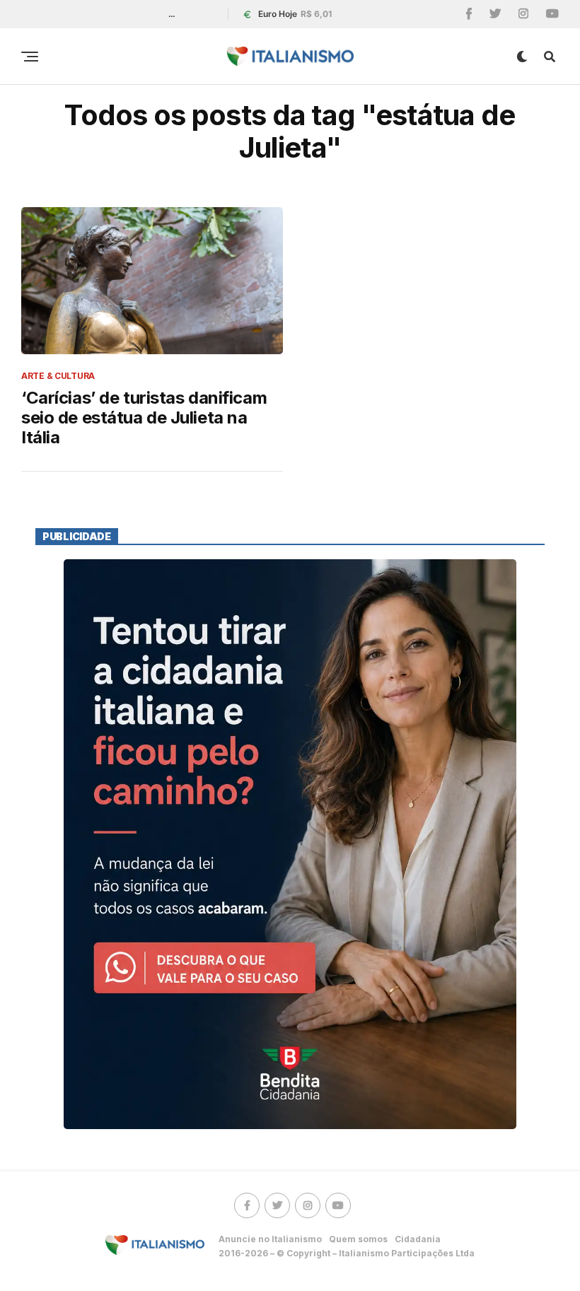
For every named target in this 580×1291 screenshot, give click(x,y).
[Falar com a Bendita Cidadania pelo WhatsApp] (290, 844)
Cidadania (418, 1239)
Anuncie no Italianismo (270, 1239)
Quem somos (358, 1239)
